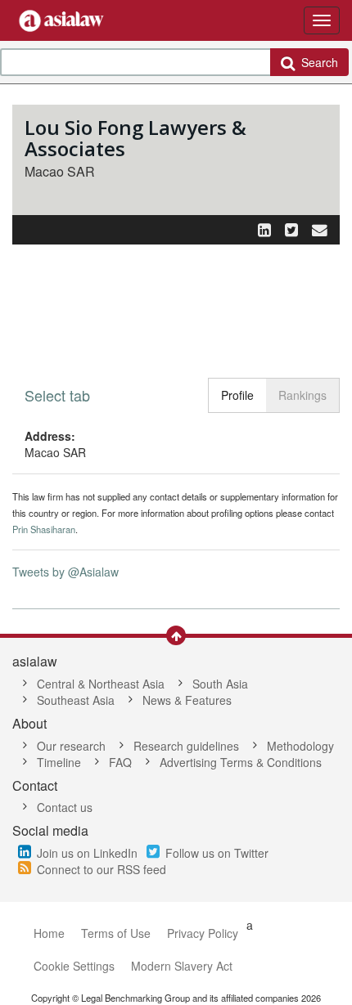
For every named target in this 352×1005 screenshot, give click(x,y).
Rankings (302, 395)
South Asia (220, 683)
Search (316, 62)
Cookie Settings (74, 966)
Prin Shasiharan (43, 529)
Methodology (300, 746)
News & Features (187, 700)
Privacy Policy (202, 933)
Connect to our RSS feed (101, 869)
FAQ (120, 762)
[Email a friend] (320, 229)
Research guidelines (186, 746)
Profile (237, 395)
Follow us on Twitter (217, 853)
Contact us (65, 807)
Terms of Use (116, 933)
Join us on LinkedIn (87, 853)
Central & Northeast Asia (101, 683)
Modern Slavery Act (181, 966)
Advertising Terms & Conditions (241, 762)
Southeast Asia (76, 700)
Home (49, 933)
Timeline (59, 762)
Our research (71, 746)
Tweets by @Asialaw (65, 571)
